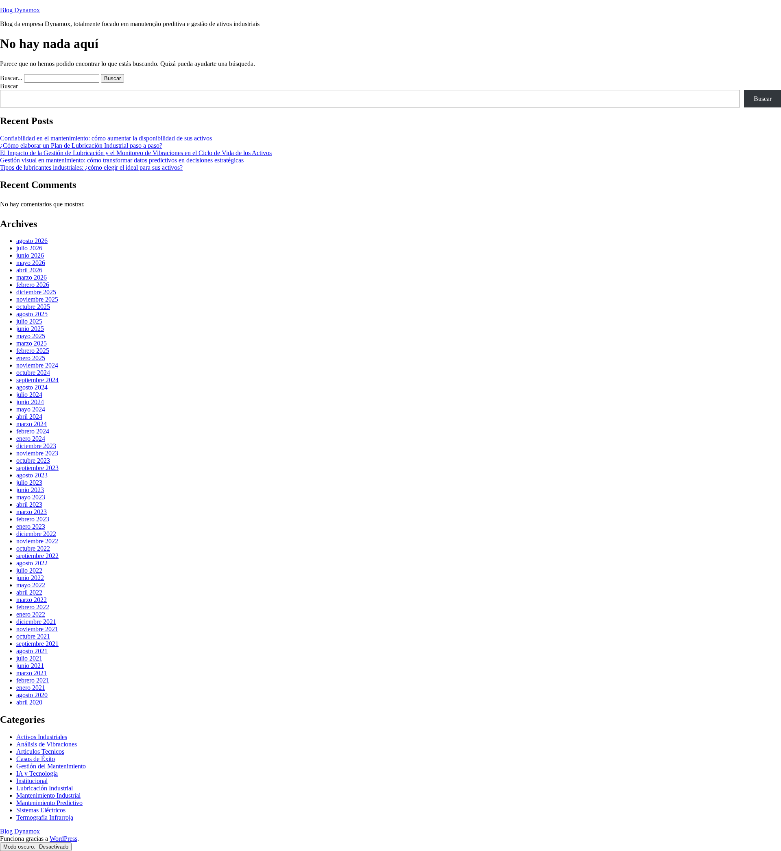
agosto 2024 (32, 387)
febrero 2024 (32, 431)
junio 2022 (30, 577)
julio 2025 (29, 321)
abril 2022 (29, 592)
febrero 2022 (32, 607)
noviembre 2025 (37, 299)
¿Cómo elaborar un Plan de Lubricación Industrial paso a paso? (81, 145)
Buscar (9, 86)
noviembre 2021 (37, 629)
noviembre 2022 (37, 541)
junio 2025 (30, 328)
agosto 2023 (32, 475)
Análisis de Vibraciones (46, 744)
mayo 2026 (30, 262)
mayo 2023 (30, 497)
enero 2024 (30, 438)
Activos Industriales (41, 736)
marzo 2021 (31, 672)
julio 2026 (29, 248)
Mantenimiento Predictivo (49, 802)
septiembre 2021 (37, 643)
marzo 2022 (31, 599)
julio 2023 (29, 482)
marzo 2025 (31, 343)
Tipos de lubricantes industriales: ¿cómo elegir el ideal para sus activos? (91, 167)
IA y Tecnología (37, 773)
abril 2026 (29, 270)
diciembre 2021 (36, 621)
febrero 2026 (32, 284)
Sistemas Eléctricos (40, 810)
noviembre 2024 (37, 365)
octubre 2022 (33, 548)
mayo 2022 (30, 585)
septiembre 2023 (37, 467)
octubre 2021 (33, 636)
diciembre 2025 (36, 292)
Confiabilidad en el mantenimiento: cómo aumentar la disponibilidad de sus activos (106, 138)
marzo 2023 (31, 511)
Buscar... (11, 77)
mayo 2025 (30, 336)
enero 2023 (30, 526)
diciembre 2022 (36, 533)
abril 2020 (29, 702)
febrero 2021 (32, 680)
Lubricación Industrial (44, 788)
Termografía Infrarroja (44, 817)
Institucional (32, 780)
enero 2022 (30, 614)
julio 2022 (29, 570)
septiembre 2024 (37, 379)
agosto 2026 (32, 240)
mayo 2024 (30, 409)
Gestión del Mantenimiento (51, 766)
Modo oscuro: (20, 847)
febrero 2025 (32, 350)
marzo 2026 (31, 277)
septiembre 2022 (37, 555)
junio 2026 (30, 255)
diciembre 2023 (36, 445)
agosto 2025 (32, 314)
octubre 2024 (33, 372)
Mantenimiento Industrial (48, 795)
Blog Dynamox (20, 10)
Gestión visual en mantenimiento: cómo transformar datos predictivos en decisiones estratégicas (122, 160)
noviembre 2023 (37, 453)
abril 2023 (29, 504)
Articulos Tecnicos (40, 751)
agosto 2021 (32, 651)
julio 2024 (29, 394)
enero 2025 (30, 357)
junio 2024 (30, 401)
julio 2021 (29, 658)
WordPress (63, 838)
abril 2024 (29, 416)
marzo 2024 (31, 423)
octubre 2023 (33, 460)
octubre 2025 (33, 306)
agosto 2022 (32, 563)
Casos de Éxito (35, 758)
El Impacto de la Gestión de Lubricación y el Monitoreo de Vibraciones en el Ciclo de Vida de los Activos (136, 152)
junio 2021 (30, 665)
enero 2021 (30, 687)
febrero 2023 (32, 519)
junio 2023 (30, 489)
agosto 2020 (32, 694)
